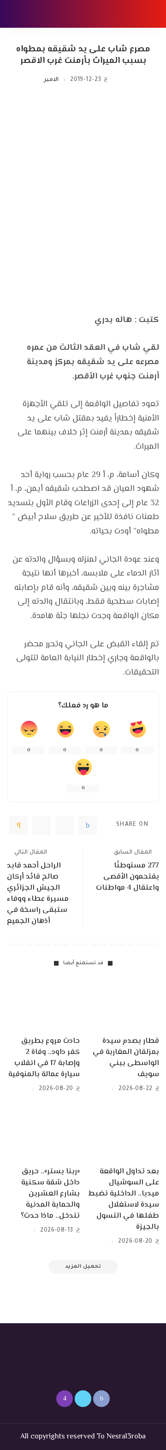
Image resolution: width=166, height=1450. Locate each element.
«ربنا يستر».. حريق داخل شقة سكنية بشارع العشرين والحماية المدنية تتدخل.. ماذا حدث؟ (50, 1194)
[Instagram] (64, 1398)
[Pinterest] (41, 825)
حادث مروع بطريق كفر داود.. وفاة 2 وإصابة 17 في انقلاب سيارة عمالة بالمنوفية (44, 1057)
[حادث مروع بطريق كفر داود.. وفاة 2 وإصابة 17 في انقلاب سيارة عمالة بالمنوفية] (43, 1004)
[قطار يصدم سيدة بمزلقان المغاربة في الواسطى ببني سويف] (122, 1004)
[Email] (18, 825)
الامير (51, 80)
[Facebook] (87, 825)
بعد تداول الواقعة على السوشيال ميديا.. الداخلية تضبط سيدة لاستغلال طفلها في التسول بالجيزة (124, 1199)
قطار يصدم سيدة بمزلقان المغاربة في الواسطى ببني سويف (126, 1057)
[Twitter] (64, 825)
